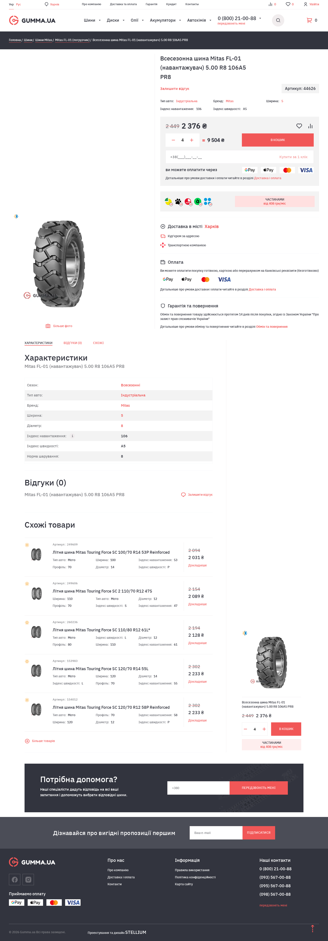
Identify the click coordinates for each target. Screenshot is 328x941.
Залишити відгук (174, 88)
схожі (98, 343)
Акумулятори (163, 20)
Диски (113, 20)
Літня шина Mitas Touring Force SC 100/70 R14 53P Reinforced (111, 552)
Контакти (115, 884)
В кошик (278, 140)
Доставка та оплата (123, 4)
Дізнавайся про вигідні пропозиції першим (114, 833)
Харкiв (54, 4)
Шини (89, 20)
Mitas (230, 101)
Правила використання (192, 870)
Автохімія (196, 20)
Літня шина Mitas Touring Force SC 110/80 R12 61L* (101, 629)
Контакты (192, 4)
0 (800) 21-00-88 (275, 868)
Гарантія (151, 4)
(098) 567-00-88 (275, 894)
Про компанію (91, 4)
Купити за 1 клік (293, 156)
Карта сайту (184, 884)
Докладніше (197, 565)
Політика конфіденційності (195, 877)
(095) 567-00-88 (275, 885)
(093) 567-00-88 (275, 877)
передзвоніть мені (231, 23)
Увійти (314, 4)
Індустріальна (186, 101)
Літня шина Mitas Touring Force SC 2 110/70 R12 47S (102, 591)
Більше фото (62, 326)
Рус (18, 4)
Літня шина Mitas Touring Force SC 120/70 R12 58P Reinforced (111, 707)
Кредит (171, 4)
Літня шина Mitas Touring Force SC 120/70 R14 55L (100, 668)
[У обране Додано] (299, 126)
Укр (11, 4)
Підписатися (258, 833)
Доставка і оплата (267, 178)
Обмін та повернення (272, 327)
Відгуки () (73, 343)
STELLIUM (135, 932)
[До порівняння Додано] (310, 126)
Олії (134, 20)
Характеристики (38, 343)
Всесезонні (130, 385)
